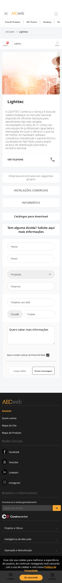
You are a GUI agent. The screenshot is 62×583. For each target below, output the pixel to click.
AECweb (9, 31)
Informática (31, 202)
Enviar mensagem (43, 371)
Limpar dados (20, 371)
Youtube (13, 462)
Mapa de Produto (11, 432)
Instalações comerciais (31, 190)
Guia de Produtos (12, 22)
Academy (47, 22)
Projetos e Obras (13, 528)
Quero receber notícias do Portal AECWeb (26, 355)
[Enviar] (57, 508)
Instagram (14, 482)
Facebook (14, 452)
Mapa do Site (9, 425)
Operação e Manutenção (18, 550)
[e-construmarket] (15, 516)
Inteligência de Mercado (17, 539)
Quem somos (9, 418)
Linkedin (13, 472)
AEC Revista (31, 22)
